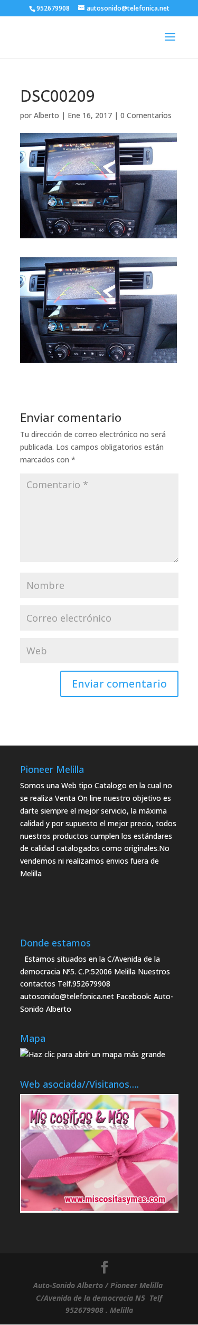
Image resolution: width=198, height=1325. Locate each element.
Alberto (46, 115)
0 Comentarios (146, 115)
